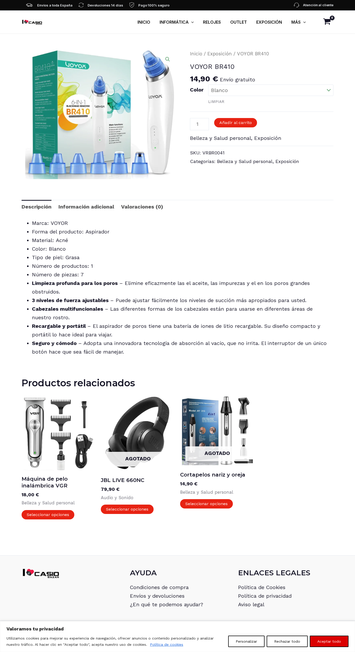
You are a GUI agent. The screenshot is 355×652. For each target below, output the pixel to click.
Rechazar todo (287, 641)
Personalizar (246, 641)
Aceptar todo (329, 641)
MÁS (296, 22)
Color (196, 90)
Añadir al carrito (235, 122)
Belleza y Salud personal (220, 138)
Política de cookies (166, 644)
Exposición (269, 22)
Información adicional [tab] (86, 207)
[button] (191, 22)
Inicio (143, 22)
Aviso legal (251, 604)
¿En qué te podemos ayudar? (166, 604)
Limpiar (216, 101)
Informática (174, 22)
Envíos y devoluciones (157, 596)
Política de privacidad (265, 596)
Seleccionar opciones (48, 514)
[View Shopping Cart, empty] (326, 22)
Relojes (212, 22)
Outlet (238, 22)
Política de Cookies (261, 587)
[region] (177, 636)
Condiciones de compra (159, 587)
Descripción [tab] (36, 207)
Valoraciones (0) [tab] (142, 207)
